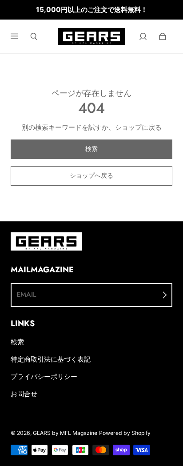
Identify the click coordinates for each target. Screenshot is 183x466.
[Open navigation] (20, 36)
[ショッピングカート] (162, 36)
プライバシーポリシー (44, 376)
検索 (17, 342)
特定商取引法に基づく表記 (51, 359)
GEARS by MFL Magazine (65, 433)
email (26, 294)
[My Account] (143, 36)
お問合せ (24, 394)
